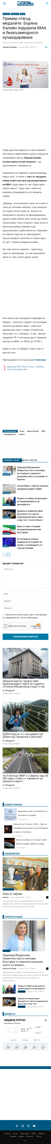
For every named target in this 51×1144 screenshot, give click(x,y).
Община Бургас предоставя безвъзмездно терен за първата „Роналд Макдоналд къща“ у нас (24, 684)
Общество (15, 14)
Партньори (24, 1133)
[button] (4, 3)
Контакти (29, 1136)
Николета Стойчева (10, 47)
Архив (21, 1136)
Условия (41, 1133)
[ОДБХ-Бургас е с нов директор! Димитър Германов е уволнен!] (25, 714)
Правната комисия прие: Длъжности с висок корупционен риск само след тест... (33, 1001)
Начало (7, 1133)
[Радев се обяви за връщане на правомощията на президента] (9, 501)
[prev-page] (4, 554)
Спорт (22, 14)
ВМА (43, 431)
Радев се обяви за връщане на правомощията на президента (32, 501)
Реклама (13, 1136)
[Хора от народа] (25, 874)
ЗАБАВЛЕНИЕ (12, 853)
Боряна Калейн (33, 431)
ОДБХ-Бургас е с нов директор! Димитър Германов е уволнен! (23, 735)
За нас (15, 1133)
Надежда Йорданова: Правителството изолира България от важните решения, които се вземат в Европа (32, 473)
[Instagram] (23, 1125)
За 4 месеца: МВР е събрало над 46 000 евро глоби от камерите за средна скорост (25, 778)
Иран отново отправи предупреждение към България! (29, 529)
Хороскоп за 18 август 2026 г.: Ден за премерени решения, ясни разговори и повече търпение (30, 828)
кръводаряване (10, 434)
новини (22, 434)
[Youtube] (34, 1125)
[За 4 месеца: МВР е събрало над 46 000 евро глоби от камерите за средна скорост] (25, 761)
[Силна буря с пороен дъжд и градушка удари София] (9, 489)
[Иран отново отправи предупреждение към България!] (9, 530)
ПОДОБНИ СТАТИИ (11, 460)
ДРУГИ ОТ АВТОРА (29, 460)
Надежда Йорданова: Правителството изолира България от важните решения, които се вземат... (23, 960)
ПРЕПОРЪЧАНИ (13, 917)
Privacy (38, 1136)
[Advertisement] (25, 119)
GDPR (33, 1133)
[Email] (38, 56)
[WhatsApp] (45, 56)
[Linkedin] (25, 56)
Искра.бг (6, 897)
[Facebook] (12, 56)
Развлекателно (8, 889)
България (6, 14)
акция (21, 431)
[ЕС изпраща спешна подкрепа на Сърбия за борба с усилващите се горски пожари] (9, 542)
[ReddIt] (32, 56)
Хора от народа (12, 893)
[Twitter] (19, 56)
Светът (5, 546)
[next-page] (8, 554)
